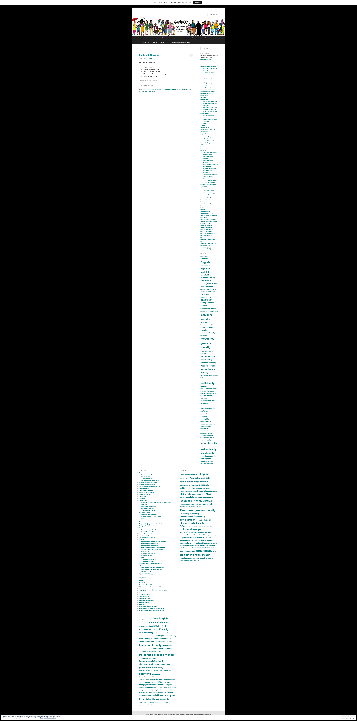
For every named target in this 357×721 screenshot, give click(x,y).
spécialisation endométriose (165, 690)
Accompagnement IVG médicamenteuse (152, 567)
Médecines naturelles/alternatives (148, 575)
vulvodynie (211, 463)
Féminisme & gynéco (201, 38)
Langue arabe (210, 311)
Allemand (204, 258)
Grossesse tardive (208, 176)
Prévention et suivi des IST (207, 391)
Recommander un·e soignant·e (170, 38)
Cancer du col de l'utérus (210, 68)
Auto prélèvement (205, 88)
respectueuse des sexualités (150, 682)
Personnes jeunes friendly (148, 658)
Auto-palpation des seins (207, 90)
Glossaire (155, 42)
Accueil (142, 38)
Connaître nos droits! (187, 38)
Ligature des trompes (211, 111)
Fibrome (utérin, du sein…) (208, 149)
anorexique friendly (205, 265)
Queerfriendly (208, 395)
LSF (212, 325)
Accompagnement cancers (208, 66)
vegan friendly (204, 463)
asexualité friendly (206, 275)
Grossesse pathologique (210, 174)
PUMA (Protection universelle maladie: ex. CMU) (153, 591)
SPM (210, 426)
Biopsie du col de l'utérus (207, 92)
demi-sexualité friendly (206, 291)
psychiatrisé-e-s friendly (208, 393)
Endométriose (204, 135)
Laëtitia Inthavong (149, 55)
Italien (213, 308)
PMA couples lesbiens (211, 180)
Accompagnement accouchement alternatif (153, 541)
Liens (162, 42)
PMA (204, 178)
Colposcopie (204, 96)
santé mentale (203, 416)
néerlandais (203, 335)
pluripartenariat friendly (151, 667)
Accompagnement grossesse (153, 89)
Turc (201, 461)
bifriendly (212, 283)
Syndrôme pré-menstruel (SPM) (148, 606)
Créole (214, 289)
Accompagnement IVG (205, 256)
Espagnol (204, 294)
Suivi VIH (203, 237)
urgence (205, 461)
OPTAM (202, 210)
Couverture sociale (205, 113)
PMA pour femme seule (206, 380)
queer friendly (203, 398)
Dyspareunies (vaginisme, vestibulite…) (150, 524)
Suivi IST (212, 437)
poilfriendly (207, 383)
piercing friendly (208, 362)
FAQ (168, 42)
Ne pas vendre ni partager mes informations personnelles (195, 714)
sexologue (212, 424)
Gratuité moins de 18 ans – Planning (151, 516)
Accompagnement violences (208, 82)
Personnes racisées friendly (151, 661)
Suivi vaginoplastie (206, 235)
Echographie (206, 172)
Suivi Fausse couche (206, 231)
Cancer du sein (207, 70)
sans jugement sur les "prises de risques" (207, 411)
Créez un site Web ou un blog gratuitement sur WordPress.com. (163, 714)
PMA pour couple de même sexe (149, 670)
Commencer (197, 2)
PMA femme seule (210, 182)
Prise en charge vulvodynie (208, 219)
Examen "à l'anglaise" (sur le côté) (149, 534)
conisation (203, 97)
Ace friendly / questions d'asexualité (149, 486)
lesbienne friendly (150, 645)
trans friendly (207, 452)
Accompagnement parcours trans (148, 482)
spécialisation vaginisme (206, 433)
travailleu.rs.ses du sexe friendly (152, 702)
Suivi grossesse (204, 437)
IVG (201, 188)
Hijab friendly (206, 299)
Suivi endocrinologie (206, 229)
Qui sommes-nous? (145, 42)
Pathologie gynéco (205, 211)
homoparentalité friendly (161, 638)
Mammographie (209, 72)
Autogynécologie (208, 277)
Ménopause (203, 206)
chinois (202, 289)
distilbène (203, 125)
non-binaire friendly (207, 333)
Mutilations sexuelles (206, 208)
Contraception (204, 99)
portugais (203, 386)
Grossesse (185, 89)
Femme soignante (177, 89)
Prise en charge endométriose (150, 530)
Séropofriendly (205, 440)
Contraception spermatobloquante (181, 42)
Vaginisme (210, 461)
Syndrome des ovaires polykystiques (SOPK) (152, 608)
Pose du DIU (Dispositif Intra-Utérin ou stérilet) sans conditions (210, 103)
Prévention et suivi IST (207, 213)
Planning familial (207, 365)
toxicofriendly (208, 449)
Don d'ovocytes (204, 127)
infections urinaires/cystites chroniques (150, 563)
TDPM (201, 446)
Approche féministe (159, 622)
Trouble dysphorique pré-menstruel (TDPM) (151, 610)
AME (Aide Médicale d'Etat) (149, 514)
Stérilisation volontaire (209, 109)
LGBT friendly (205, 322)
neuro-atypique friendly (162, 648)
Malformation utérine (206, 200)
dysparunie (214, 291)
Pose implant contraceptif (210, 107)
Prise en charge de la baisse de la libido (150, 587)
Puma (201, 395)
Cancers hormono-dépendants (150, 480)
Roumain (202, 406)
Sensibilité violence (206, 227)
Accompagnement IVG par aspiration (151, 569)
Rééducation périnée (206, 225)
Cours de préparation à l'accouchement (152, 549)
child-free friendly (207, 286)
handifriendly (205, 297)
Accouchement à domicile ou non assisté (153, 547)
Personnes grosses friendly (207, 343)
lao (143, 91)
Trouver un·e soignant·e (153, 38)
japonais (202, 311)
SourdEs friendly (204, 426)
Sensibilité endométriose (210, 141)
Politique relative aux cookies (48, 718)
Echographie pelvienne (207, 133)
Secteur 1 (205, 123)
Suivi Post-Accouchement (207, 233)
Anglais (205, 262)
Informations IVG (207, 198)
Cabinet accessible (167, 89)
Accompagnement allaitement (149, 543)
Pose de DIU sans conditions (208, 389)
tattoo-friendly (208, 443)
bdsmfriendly (203, 284)
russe (206, 406)
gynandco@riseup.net (206, 59)
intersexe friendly (205, 308)
